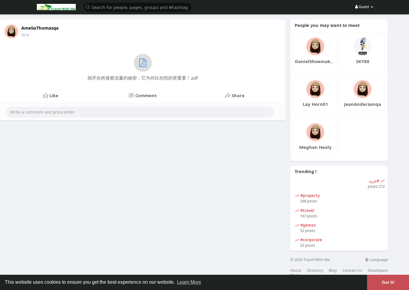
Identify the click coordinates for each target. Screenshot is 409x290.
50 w (25, 34)
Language (378, 260)
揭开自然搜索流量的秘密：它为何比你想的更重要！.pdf (142, 77)
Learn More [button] (189, 282)
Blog (333, 270)
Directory (315, 270)
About (295, 270)
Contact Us (352, 270)
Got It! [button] (388, 282)
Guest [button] (364, 6)
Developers (378, 270)
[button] (138, 7)
